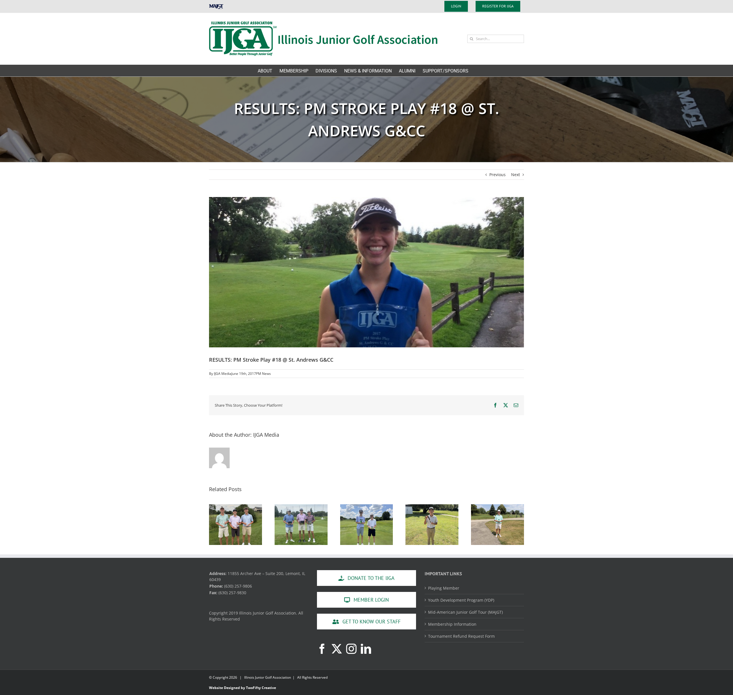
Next (515, 174)
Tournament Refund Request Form (461, 636)
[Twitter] (337, 649)
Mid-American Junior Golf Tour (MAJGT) (465, 612)
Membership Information (452, 624)
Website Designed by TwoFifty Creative (242, 687)
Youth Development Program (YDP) (461, 600)
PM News (263, 373)
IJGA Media (222, 373)
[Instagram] (351, 649)
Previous (497, 174)
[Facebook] (322, 649)
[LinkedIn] (366, 649)
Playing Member (443, 588)
